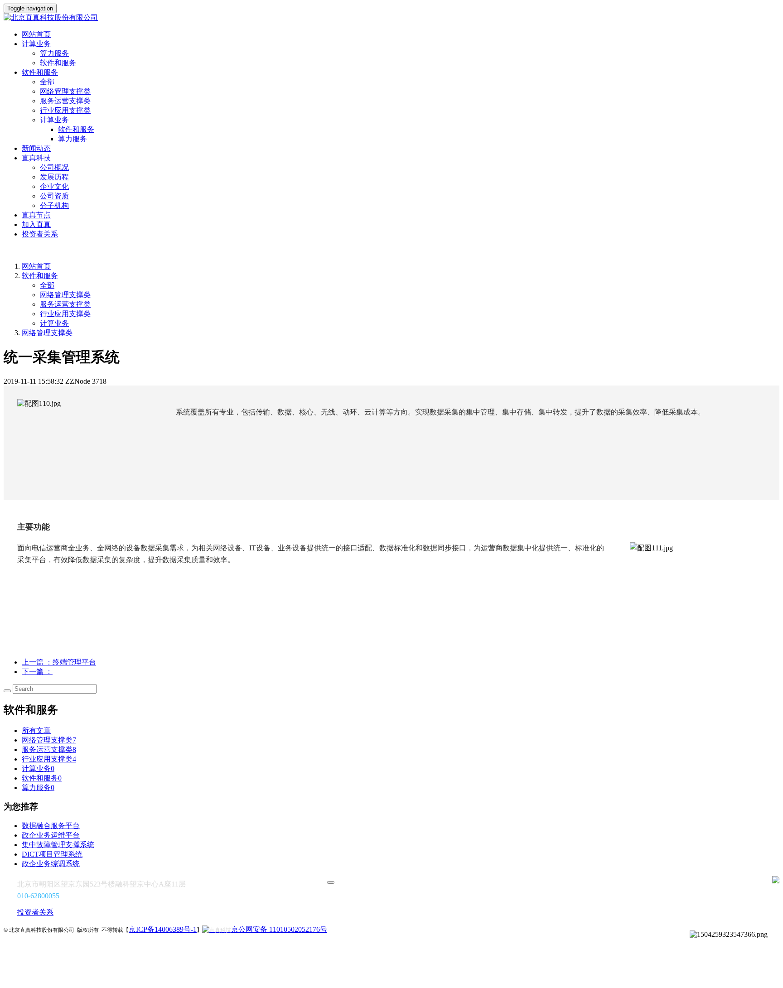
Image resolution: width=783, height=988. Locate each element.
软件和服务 (58, 63)
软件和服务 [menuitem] (76, 129)
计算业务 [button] (36, 44)
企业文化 (54, 186)
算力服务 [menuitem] (72, 139)
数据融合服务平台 (51, 825)
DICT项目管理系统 (52, 854)
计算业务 (54, 323)
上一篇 (59, 662)
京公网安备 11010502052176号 (279, 929)
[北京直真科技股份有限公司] (391, 18)
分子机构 (54, 205)
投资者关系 (40, 234)
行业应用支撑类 (65, 110)
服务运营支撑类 (65, 101)
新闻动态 (36, 148)
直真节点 (36, 215)
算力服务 (54, 53)
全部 (47, 82)
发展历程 (54, 177)
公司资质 (54, 196)
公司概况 (54, 167)
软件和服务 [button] (40, 72)
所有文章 (36, 730)
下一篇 (37, 671)
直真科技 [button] (36, 158)
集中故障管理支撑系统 (58, 844)
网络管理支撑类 (65, 91)
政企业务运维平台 (51, 835)
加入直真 (36, 224)
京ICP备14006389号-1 (163, 929)
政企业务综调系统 (51, 864)
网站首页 (36, 34)
